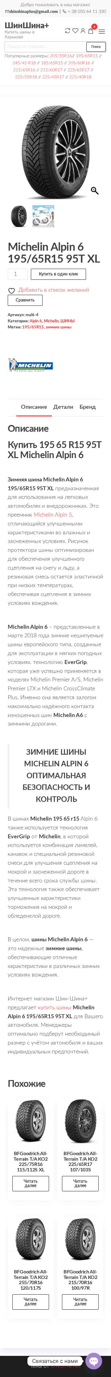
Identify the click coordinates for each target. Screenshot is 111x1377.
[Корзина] (90, 32)
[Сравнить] (67, 31)
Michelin (51, 321)
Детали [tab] (63, 407)
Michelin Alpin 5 (53, 515)
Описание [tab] (34, 407)
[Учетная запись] (83, 31)
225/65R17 (78, 70)
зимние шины (59, 327)
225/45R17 (53, 77)
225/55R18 (26, 77)
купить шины (54, 1008)
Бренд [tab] (88, 407)
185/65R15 (52, 63)
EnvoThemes (66, 1366)
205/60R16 (79, 63)
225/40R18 (80, 77)
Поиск (96, 46)
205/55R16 (61, 56)
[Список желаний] (75, 31)
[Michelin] (31, 365)
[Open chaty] (93, 1361)
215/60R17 (51, 70)
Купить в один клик (58, 274)
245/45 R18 (24, 63)
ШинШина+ (27, 26)
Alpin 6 (36, 321)
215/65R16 (24, 70)
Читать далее (31, 1183)
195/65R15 (87, 56)
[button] (102, 31)
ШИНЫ (67, 321)
